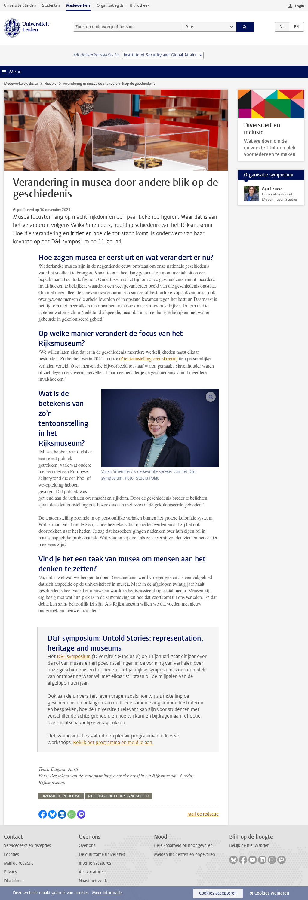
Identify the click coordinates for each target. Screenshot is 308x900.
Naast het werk (93, 881)
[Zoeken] (245, 27)
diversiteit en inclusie (61, 796)
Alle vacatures (91, 872)
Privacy (10, 872)
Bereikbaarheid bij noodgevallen (183, 845)
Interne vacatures (95, 863)
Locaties (11, 854)
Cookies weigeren (271, 893)
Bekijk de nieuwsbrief (249, 845)
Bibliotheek (139, 5)
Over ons (87, 845)
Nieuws (50, 83)
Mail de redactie (203, 814)
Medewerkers (78, 5)
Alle (189, 26)
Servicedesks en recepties (27, 845)
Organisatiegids (110, 5)
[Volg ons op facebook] (243, 860)
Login (299, 6)
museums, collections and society (118, 796)
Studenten (51, 5)
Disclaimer (13, 881)
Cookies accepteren (218, 893)
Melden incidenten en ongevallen (184, 854)
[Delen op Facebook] (42, 814)
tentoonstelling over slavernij (151, 358)
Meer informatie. (107, 893)
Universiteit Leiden (20, 5)
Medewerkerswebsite (21, 83)
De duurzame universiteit (102, 854)
